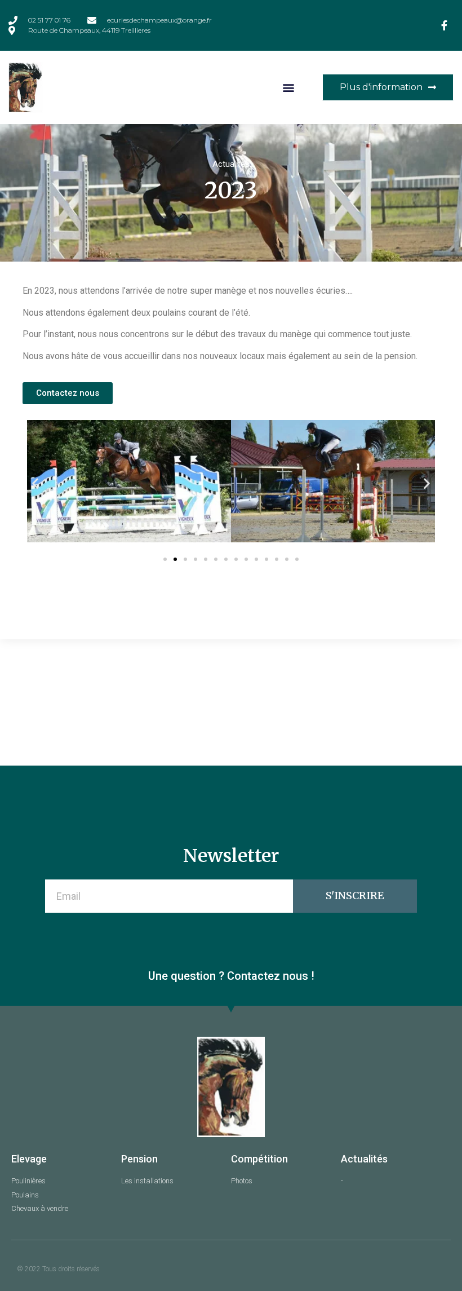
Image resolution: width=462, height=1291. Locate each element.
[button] (288, 87)
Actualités (231, 164)
